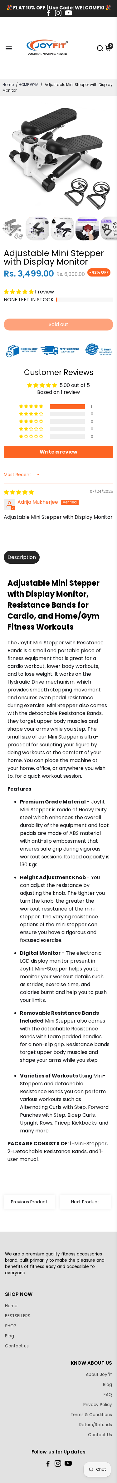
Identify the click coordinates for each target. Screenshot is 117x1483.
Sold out (58, 324)
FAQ (108, 1395)
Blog (9, 1336)
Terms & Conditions (91, 1415)
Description (21, 557)
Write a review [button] (58, 451)
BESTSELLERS (17, 1316)
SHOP (10, 1326)
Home (8, 84)
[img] (19, 492)
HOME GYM (28, 84)
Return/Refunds (95, 1425)
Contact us (17, 1346)
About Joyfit (99, 1375)
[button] (19, 291)
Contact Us (100, 1435)
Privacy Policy (97, 1405)
